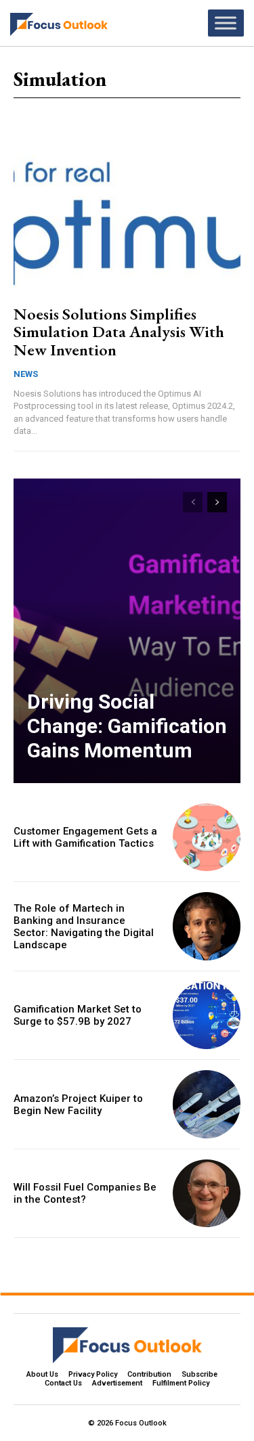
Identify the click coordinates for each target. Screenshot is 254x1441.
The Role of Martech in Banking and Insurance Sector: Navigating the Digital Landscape (84, 926)
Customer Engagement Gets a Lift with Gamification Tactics (85, 837)
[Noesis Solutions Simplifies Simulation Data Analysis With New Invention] (127, 224)
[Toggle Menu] (225, 22)
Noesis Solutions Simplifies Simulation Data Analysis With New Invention (119, 331)
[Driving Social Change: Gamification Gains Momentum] (127, 631)
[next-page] (217, 502)
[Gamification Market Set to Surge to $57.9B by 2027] (207, 1015)
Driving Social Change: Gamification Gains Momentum (127, 726)
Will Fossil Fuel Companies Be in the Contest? (85, 1193)
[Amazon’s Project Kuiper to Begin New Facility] (207, 1104)
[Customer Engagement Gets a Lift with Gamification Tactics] (207, 837)
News (26, 374)
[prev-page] (193, 502)
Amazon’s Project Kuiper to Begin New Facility (78, 1104)
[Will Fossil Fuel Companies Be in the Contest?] (207, 1193)
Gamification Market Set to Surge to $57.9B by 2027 (78, 1015)
